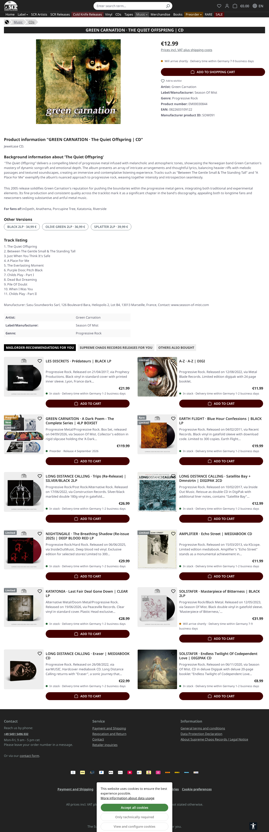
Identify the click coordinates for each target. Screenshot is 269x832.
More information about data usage (127, 798)
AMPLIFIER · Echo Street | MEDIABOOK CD (215, 534)
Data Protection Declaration (201, 734)
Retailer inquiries (105, 745)
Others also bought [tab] (176, 347)
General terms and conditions (203, 728)
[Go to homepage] (11, 6)
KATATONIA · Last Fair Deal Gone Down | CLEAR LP (87, 593)
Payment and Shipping (109, 728)
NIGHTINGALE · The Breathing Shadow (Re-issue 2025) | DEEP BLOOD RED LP (87, 536)
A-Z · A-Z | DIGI (192, 361)
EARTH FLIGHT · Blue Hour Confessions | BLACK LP (220, 420)
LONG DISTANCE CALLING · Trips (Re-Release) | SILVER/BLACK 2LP (86, 478)
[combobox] (128, 6)
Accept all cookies (134, 807)
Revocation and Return (109, 734)
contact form (29, 756)
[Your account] (227, 5)
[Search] (167, 6)
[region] (78, 81)
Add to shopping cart (215, 72)
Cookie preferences (197, 789)
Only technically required (134, 817)
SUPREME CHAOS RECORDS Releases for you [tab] (116, 347)
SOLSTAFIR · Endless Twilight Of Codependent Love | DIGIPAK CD (218, 655)
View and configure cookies (134, 826)
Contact (98, 739)
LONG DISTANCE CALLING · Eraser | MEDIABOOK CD (88, 655)
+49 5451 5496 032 (16, 734)
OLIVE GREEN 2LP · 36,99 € (65, 227)
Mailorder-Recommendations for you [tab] (40, 347)
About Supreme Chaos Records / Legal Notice (214, 739)
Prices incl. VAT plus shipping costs (186, 50)
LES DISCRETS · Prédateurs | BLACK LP (78, 361)
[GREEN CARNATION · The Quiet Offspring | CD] (78, 81)
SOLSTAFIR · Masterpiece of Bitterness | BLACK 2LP (219, 593)
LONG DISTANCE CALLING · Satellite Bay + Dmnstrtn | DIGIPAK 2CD (214, 478)
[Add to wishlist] (39, 361)
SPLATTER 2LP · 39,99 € (111, 227)
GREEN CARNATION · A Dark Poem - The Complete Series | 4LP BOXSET (80, 420)
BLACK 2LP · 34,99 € (21, 227)
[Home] (7, 22)
